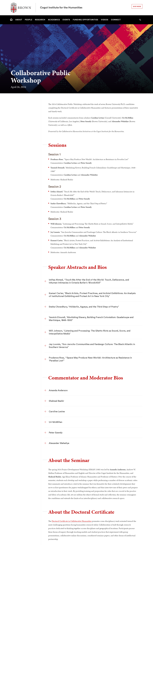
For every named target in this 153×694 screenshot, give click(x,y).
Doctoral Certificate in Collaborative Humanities (72, 521)
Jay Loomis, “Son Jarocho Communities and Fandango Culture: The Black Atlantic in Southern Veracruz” (92, 345)
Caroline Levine (57, 411)
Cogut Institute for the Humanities (61, 7)
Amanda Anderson (58, 390)
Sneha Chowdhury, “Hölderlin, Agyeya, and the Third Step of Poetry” (84, 307)
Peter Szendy (55, 433)
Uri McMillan (55, 422)
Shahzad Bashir (56, 401)
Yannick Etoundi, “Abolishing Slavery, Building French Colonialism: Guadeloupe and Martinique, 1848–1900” (91, 318)
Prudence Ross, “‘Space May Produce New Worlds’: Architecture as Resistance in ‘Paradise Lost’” (90, 359)
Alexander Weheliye (59, 443)
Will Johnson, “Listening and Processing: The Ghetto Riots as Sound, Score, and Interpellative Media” (89, 332)
